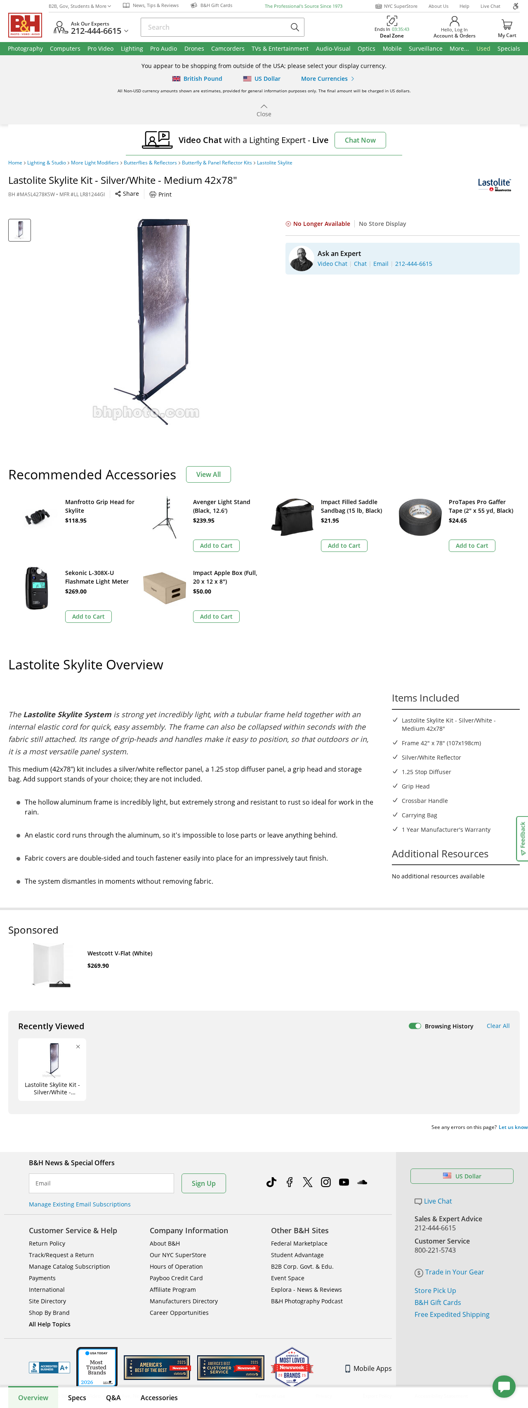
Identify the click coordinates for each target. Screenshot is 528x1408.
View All (208, 474)
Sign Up (204, 1183)
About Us (438, 6)
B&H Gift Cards (438, 1302)
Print (165, 194)
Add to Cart (216, 545)
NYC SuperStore (400, 6)
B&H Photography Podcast (307, 1301)
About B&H (165, 1243)
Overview (33, 1397)
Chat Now (360, 140)
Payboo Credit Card (176, 1278)
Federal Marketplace (299, 1243)
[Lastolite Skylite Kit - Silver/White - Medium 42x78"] (152, 322)
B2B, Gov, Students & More (77, 6)
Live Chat (490, 6)
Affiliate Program (173, 1289)
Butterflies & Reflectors (150, 162)
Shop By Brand (49, 1312)
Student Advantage (297, 1255)
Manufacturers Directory (184, 1301)
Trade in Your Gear (454, 1272)
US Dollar (468, 1176)
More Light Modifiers (95, 162)
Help (464, 6)
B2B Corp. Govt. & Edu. (302, 1266)
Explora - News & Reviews (306, 1289)
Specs (77, 1397)
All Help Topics (50, 1324)
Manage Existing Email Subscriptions (80, 1204)
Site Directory (47, 1301)
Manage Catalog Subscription (69, 1266)
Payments (42, 1278)
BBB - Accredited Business (49, 1367)
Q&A (113, 1397)
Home (15, 162)
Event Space (287, 1278)
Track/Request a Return (61, 1255)
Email (43, 1183)
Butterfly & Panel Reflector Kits (217, 162)
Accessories (159, 1397)
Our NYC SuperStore (178, 1255)
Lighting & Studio (46, 162)
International (47, 1289)
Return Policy (47, 1243)
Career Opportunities (179, 1312)
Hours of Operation (176, 1266)
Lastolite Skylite (274, 162)
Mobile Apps (373, 1368)
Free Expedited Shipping (452, 1314)
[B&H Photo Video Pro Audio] (28, 25)
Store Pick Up (435, 1290)
